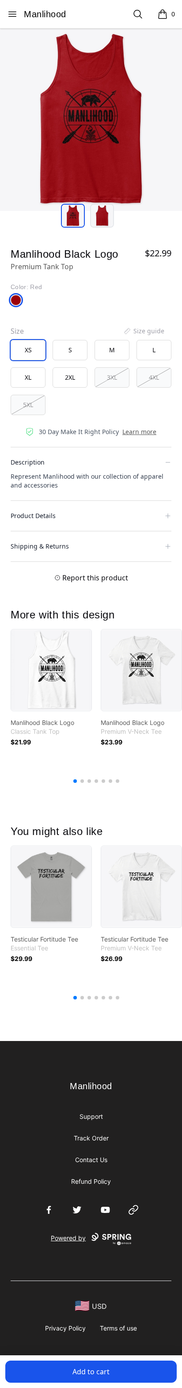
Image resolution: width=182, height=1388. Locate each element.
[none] (143, 331)
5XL (28, 404)
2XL (70, 377)
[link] (51, 670)
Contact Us (91, 1159)
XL (28, 377)
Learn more (139, 431)
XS (28, 350)
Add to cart (91, 1372)
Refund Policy (91, 1181)
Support (91, 1116)
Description (28, 462)
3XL (112, 377)
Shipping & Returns (40, 546)
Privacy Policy (65, 1328)
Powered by (68, 1238)
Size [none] (17, 331)
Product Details (33, 515)
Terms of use (118, 1328)
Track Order (91, 1138)
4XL (154, 377)
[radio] (28, 350)
